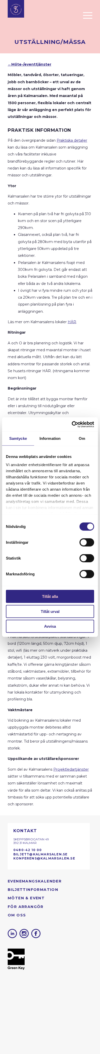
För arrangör (26, 906)
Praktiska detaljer (72, 140)
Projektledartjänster (71, 769)
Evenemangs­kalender (35, 881)
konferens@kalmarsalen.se (44, 858)
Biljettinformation (33, 889)
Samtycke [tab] (18, 438)
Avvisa (50, 626)
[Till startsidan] (16, 9)
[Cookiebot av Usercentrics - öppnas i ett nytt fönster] (72, 424)
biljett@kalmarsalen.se (40, 854)
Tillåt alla (50, 596)
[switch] (86, 542)
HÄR (72, 322)
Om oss (17, 915)
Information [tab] (50, 438)
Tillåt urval (50, 611)
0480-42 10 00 (27, 850)
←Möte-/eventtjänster (29, 64)
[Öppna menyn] (87, 15)
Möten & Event (26, 898)
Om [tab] (82, 438)
